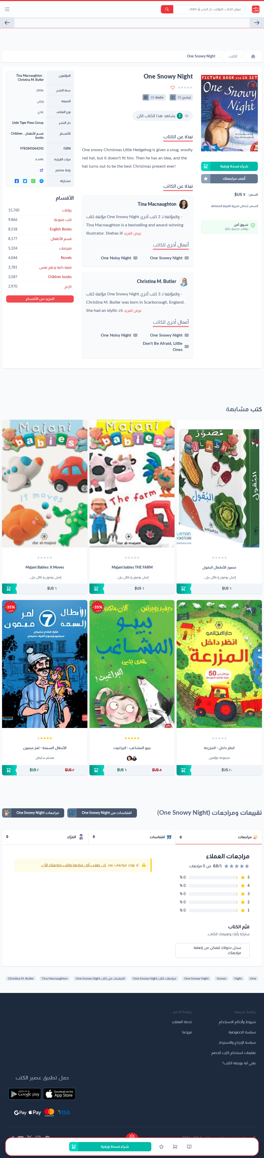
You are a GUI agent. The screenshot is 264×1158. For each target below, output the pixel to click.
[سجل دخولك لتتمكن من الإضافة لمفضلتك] (172, 87)
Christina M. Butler (156, 281)
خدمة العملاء (182, 1022)
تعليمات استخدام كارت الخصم (233, 1053)
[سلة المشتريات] (175, 1147)
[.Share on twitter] (25, 181)
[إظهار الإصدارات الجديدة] (132, 1135)
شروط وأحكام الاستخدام (237, 1022)
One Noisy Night (116, 258)
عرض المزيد (133, 233)
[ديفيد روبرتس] (134, 758)
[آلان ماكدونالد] (129, 758)
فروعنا (187, 1032)
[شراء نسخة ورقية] (219, 589)
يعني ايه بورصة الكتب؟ (239, 1063)
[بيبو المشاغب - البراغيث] (132, 664)
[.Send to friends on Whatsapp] (33, 181)
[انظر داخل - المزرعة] (219, 664)
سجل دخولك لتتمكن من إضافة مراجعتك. (217, 950)
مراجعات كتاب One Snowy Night (154, 978)
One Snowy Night (166, 258)
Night (238, 978)
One (253, 978)
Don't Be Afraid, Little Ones (163, 346)
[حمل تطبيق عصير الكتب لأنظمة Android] (24, 1094)
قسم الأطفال (34, 133)
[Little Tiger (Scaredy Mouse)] (7, 23)
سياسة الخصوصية (242, 1032)
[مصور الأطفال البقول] (219, 483)
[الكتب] (189, 1147)
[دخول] (161, 1147)
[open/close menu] (7, 9)
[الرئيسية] (253, 56)
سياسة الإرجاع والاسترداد (237, 1042)
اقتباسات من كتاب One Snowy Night (100, 978)
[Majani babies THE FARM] (132, 484)
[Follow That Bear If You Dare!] (257, 23)
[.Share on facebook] (17, 181)
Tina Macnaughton (157, 204)
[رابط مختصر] (26, 170)
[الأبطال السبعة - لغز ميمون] (44, 664)
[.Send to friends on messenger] (41, 181)
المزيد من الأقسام (40, 299)
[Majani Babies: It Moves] (44, 483)
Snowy (221, 978)
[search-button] (167, 9)
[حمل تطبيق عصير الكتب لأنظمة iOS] (59, 1094)
